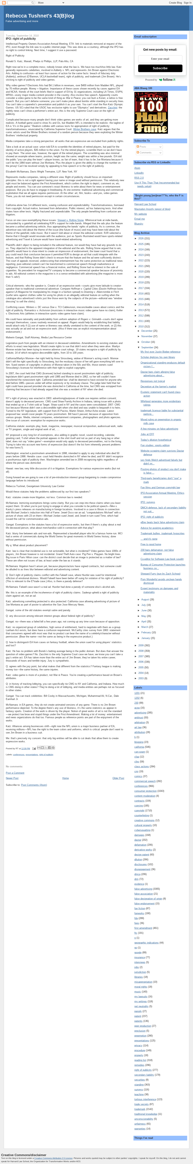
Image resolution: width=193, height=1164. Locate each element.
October (146, 342)
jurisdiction (140, 972)
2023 (141, 255)
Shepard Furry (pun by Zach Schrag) (160, 573)
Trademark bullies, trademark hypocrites (163, 533)
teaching (139, 1094)
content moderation (144, 795)
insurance (139, 957)
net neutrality (141, 1006)
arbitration (139, 722)
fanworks (139, 913)
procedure (139, 1050)
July (144, 605)
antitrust (138, 717)
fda (136, 918)
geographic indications (146, 942)
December (147, 330)
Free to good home (151, 544)
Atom (137, 168)
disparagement (142, 869)
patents (138, 1021)
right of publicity (46, 754)
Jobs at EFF (147, 434)
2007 (141, 656)
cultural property (143, 825)
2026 (141, 238)
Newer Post (12, 778)
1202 (137, 698)
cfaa (136, 756)
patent (137, 1016)
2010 (141, 326)
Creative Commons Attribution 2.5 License (53, 1158)
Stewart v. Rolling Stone (70, 220)
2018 (141, 282)
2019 (141, 277)
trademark (139, 1109)
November (147, 336)
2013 (141, 310)
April (144, 621)
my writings (140, 1001)
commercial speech (145, 781)
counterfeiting (141, 815)
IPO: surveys (148, 502)
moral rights (140, 986)
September (147, 347)
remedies (139, 1065)
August (145, 599)
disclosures (140, 864)
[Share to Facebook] (49, 747)
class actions (141, 766)
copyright (139, 810)
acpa (137, 707)
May (144, 616)
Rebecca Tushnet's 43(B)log (40, 16)
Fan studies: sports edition (155, 445)
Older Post (118, 778)
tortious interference (145, 1099)
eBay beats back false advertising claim (162, 522)
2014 (141, 304)
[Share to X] (46, 747)
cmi (136, 771)
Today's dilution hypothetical (156, 439)
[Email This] (39, 747)
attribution (139, 732)
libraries (138, 977)
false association (143, 893)
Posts (142, 146)
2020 (141, 271)
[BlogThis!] (42, 747)
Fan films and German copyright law (160, 487)
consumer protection (145, 791)
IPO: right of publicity (152, 516)
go (135, 947)
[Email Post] (34, 748)
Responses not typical (153, 381)
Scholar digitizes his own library (158, 357)
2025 (141, 244)
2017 (141, 288)
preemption (140, 1035)
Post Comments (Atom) (34, 785)
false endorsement (144, 903)
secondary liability (144, 1074)
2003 (141, 678)
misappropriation (143, 981)
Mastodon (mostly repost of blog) (152, 209)
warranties (140, 1128)
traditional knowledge (145, 1114)
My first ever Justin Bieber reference (160, 351)
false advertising (143, 888)
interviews (139, 962)
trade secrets (141, 1104)
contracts (139, 800)
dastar (137, 840)
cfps (136, 761)
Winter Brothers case (84, 129)
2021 (141, 266)
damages (139, 835)
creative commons (144, 820)
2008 (141, 650)
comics (138, 776)
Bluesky (138, 223)
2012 (141, 315)
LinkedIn (139, 173)
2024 (141, 249)
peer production (142, 1026)
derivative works (143, 849)
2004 (141, 673)
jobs (136, 967)
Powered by (151, 79)
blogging (138, 742)
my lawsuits (140, 996)
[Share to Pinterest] (53, 747)
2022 (141, 260)
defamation (140, 844)
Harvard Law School (145, 204)
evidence (139, 884)
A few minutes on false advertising (159, 428)
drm (136, 879)
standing (139, 1084)
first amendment (143, 928)
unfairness (140, 1123)
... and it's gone (149, 538)
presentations (32, 754)
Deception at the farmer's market (158, 386)
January (146, 638)
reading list (140, 1060)
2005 (141, 667)
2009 (141, 645)
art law (138, 727)
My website (140, 214)
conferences (19, 754)
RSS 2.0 (139, 177)
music (137, 991)
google (138, 952)
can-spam (139, 751)
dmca (137, 874)
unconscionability (143, 1119)
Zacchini (112, 107)
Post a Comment (15, 772)
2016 (141, 293)
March (145, 627)
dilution (138, 859)
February (146, 632)
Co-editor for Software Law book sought (162, 559)
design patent (141, 854)
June (144, 610)
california (139, 747)
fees (136, 923)
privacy (138, 1045)
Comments (145, 152)
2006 (141, 661)
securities (139, 1079)
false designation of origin (148, 898)
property (138, 1055)
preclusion (140, 1030)
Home (65, 778)
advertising (140, 712)
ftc (135, 933)
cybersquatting (142, 830)
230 (136, 702)
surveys (138, 1089)
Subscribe (160, 68)
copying (138, 805)
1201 (137, 693)
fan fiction (139, 908)
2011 (141, 321)
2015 (141, 299)
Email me (139, 218)
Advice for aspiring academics (157, 528)
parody (138, 1011)
